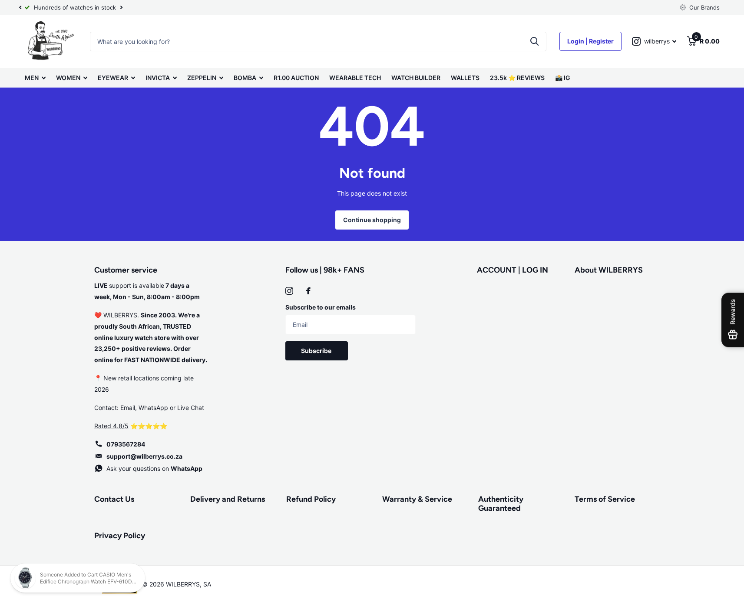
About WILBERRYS (609, 270)
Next (121, 7)
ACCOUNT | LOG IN (512, 270)
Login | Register (590, 41)
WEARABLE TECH (355, 77)
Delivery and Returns (227, 499)
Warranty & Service (417, 499)
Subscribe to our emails (320, 307)
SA (207, 584)
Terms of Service (605, 499)
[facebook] (308, 290)
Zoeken (534, 41)
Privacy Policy (119, 535)
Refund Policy (311, 499)
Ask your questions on (154, 468)
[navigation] (20, 7)
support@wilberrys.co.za (144, 456)
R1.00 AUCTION (296, 77)
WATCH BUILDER (415, 77)
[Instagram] (289, 291)
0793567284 (125, 444)
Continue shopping (372, 219)
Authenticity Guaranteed (500, 503)
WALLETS (465, 77)
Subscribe (317, 350)
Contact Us (114, 499)
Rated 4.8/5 (111, 426)
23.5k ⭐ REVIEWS (517, 77)
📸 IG (562, 77)
